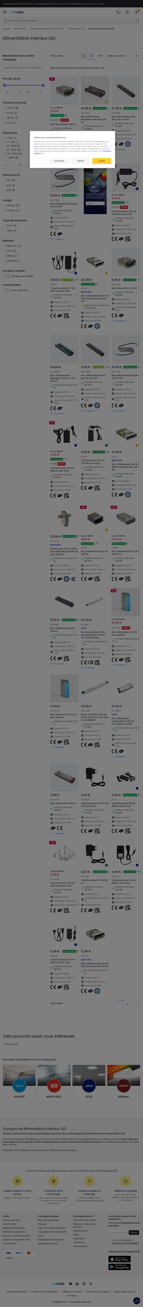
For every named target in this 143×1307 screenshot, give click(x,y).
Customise (59, 161)
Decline (80, 161)
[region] (72, 149)
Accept (101, 161)
